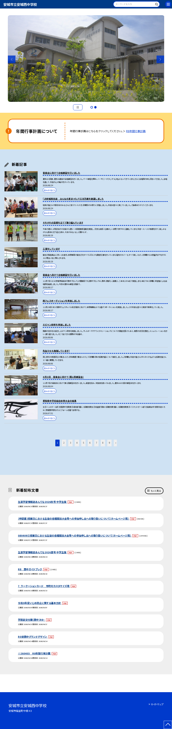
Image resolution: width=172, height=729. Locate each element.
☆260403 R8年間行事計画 (34, 653)
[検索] (156, 5)
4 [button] (76, 442)
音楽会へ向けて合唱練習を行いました (61, 274)
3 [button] (70, 442)
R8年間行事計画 (136, 131)
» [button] (115, 442)
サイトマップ (157, 704)
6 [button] (89, 442)
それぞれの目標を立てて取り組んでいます (63, 222)
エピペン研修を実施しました (57, 324)
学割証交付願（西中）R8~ (31, 619)
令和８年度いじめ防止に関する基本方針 (40, 603)
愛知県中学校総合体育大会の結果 (59, 400)
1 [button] (91, 107)
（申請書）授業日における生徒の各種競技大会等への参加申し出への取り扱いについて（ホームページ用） (73, 518)
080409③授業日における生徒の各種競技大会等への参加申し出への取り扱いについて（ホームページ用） (75, 535)
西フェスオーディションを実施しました (61, 300)
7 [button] (96, 442)
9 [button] (109, 442)
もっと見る (156, 490)
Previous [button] (12, 59)
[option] (86, 58)
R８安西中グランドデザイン (33, 636)
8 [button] (102, 442)
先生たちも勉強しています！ (56, 350)
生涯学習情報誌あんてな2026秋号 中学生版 (42, 501)
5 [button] (83, 442)
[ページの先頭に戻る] (168, 725)
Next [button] (160, 59)
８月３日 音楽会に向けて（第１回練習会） (63, 376)
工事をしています (51, 248)
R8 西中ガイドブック (30, 569)
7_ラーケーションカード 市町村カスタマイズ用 (44, 586)
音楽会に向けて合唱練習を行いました (61, 172)
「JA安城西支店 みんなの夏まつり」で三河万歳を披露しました (73, 198)
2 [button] (95, 107)
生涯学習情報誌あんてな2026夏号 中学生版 (42, 552)
